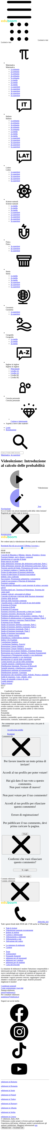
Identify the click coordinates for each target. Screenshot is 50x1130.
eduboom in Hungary (9, 1104)
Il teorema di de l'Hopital (10, 622)
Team (8, 952)
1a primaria (15, 69)
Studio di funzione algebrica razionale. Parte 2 (18, 627)
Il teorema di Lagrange (9, 609)
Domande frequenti (13, 956)
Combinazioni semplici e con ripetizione (16, 657)
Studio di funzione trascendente (13, 633)
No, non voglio (25, 876)
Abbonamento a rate (13, 939)
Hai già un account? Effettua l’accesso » (24, 546)
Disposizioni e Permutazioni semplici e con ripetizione (21, 655)
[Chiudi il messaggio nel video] (20, 523)
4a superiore (15, 93)
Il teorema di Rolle (8, 607)
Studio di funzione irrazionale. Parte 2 (15, 631)
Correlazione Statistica (9, 642)
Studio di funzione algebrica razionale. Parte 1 (18, 625)
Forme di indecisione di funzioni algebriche (17, 572)
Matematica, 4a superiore (10, 455)
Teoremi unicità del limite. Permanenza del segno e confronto (24, 568)
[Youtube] (19, 1077)
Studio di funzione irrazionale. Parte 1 (15, 629)
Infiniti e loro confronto (10, 577)
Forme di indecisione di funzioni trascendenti (18, 574)
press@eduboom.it (8, 992)
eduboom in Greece (8, 1117)
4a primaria (15, 76)
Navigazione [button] (6, 509)
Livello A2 (15, 373)
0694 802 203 (43, 922)
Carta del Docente (13, 965)
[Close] (21, 747)
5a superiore (15, 96)
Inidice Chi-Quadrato (9, 640)
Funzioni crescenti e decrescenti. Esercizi (16, 614)
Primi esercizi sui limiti (9, 561)
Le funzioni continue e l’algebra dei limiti (17, 570)
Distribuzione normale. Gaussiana (14, 672)
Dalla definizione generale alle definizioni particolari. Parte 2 (24, 566)
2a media (14, 82)
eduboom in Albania (9, 1108)
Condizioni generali (8, 986)
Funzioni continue (8, 583)
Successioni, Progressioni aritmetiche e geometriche (20, 579)
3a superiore (15, 91)
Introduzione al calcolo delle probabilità (16, 659)
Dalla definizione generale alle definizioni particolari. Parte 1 (24, 564)
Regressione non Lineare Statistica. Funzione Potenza (21, 651)
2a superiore (15, 89)
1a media (14, 80)
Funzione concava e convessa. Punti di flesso (18, 620)
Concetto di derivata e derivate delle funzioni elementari (22, 596)
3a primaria (15, 74)
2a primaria (15, 72)
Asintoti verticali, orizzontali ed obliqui (16, 594)
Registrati (5, 546)
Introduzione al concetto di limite (13, 559)
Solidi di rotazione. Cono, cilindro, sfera (16, 677)
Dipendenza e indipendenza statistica (15, 638)
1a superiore (15, 87)
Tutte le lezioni (6, 683)
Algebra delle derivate (9, 598)
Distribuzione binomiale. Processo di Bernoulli (19, 666)
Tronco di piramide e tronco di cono (14, 679)
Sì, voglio (25, 870)
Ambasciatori (11, 954)
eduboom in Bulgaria (9, 1082)
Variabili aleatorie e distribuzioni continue (17, 668)
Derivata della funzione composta (14, 601)
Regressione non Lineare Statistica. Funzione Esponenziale (23, 653)
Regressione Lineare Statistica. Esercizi (16, 649)
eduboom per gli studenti (15, 962)
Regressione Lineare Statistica (12, 646)
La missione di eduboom (15, 945)
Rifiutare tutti (6, 1128)
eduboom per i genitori (14, 960)
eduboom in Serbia (8, 1112)
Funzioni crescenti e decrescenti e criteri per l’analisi (21, 612)
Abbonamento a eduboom (16, 937)
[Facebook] (19, 1021)
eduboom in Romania (9, 1086)
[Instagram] (19, 1040)
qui (36, 1125)
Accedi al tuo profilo (15, 730)
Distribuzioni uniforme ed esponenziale (16, 670)
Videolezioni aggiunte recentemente (19, 930)
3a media (14, 85)
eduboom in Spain (8, 1090)
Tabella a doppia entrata (10, 635)
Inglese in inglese (12, 932)
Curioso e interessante (14, 935)
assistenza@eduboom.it (10, 997)
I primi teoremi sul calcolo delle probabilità (17, 662)
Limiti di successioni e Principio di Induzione (18, 581)
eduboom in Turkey (8, 1099)
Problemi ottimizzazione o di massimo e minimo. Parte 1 (22, 616)
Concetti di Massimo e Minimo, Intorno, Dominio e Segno (23, 555)
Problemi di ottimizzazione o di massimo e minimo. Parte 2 (23, 618)
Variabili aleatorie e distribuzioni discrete (16, 664)
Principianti (15, 369)
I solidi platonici (7, 681)
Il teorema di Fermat (8, 605)
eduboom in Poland (8, 1095)
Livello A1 (15, 371)
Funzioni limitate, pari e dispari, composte (17, 557)
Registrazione (6, 534)
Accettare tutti (18, 1128)
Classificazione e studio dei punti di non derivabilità (20, 603)
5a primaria (15, 78)
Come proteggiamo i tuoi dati (12, 988)
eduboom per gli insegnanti (16, 958)
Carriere (9, 947)
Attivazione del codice (14, 941)
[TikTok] (19, 1059)
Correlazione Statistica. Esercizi (13, 644)
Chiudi (25, 834)
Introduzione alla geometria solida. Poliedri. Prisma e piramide (24, 675)
